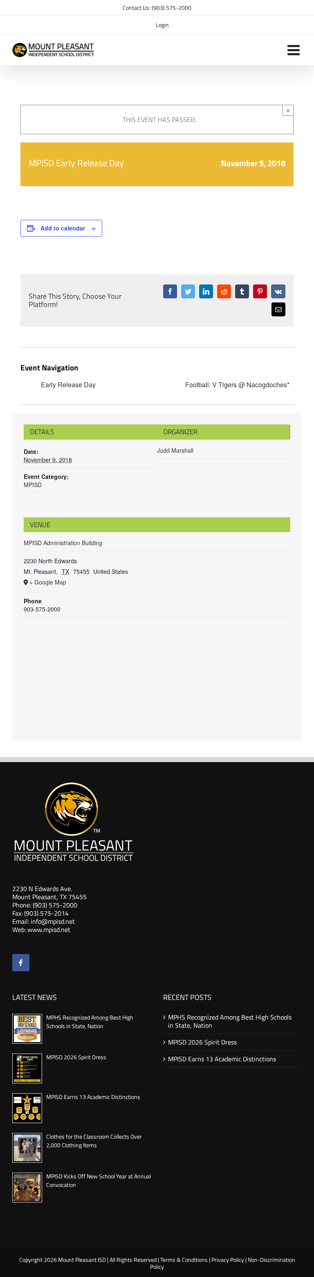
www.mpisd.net (48, 929)
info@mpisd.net (53, 921)
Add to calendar (62, 228)
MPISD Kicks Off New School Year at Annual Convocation (98, 1180)
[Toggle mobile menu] (294, 50)
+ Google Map (47, 582)
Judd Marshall (175, 450)
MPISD (33, 485)
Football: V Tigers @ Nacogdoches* (237, 385)
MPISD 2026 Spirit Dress (76, 1057)
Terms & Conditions (184, 1259)
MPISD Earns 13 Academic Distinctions (93, 1096)
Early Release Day (68, 385)
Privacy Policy (227, 1259)
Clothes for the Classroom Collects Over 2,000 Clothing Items (94, 1140)
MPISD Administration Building (63, 543)
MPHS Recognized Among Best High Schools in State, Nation (89, 1021)
